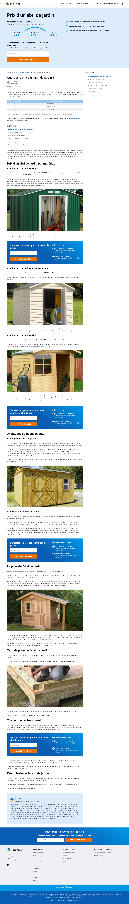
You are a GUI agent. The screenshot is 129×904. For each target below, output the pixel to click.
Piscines (35, 855)
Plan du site (66, 865)
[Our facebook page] (8, 865)
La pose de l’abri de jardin (16, 136)
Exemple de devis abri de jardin (18, 145)
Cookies (96, 859)
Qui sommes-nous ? (68, 852)
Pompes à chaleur (37, 862)
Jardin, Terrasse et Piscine (21, 72)
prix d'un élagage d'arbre (47, 639)
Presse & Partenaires (69, 859)
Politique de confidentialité (100, 862)
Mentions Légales (98, 855)
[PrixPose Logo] (14, 850)
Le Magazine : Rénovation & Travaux (107, 4)
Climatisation (36, 868)
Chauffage (36, 865)
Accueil (9, 72)
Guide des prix (66, 4)
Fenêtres (35, 880)
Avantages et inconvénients (17, 132)
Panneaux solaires (38, 852)
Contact (65, 862)
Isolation (35, 871)
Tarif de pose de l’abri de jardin (18, 139)
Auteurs (65, 855)
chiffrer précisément (73, 119)
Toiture (34, 874)
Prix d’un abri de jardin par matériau (20, 129)
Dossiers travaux (82, 4)
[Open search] (121, 3)
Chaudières (36, 859)
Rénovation (36, 877)
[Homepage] (33, 4)
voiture (73, 173)
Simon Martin (19, 799)
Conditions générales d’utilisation (102, 852)
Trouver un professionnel (16, 142)
